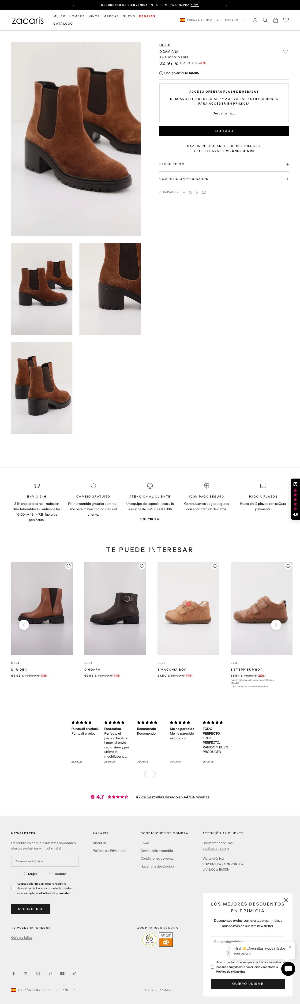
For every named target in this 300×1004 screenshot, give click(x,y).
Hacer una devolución (157, 866)
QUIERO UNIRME (247, 983)
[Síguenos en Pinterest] (50, 973)
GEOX (164, 45)
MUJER (59, 16)
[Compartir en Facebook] (184, 192)
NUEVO (129, 16)
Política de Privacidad (110, 851)
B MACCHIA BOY (172, 669)
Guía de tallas (21, 937)
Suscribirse (31, 909)
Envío (145, 843)
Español (232, 20)
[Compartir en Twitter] (190, 192)
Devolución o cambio (157, 851)
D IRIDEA (19, 669)
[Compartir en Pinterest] (197, 192)
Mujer (32, 874)
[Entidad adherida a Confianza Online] (157, 939)
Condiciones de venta (157, 858)
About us (99, 843)
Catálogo (63, 23)
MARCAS (111, 16)
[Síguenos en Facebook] (13, 973)
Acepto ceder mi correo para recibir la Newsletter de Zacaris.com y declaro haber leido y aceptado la (250, 966)
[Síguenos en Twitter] (25, 973)
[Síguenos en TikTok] (74, 973)
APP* (195, 5)
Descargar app (224, 113)
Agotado (223, 131)
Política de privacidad (231, 971)
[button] (146, 774)
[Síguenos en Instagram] (38, 973)
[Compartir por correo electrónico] (204, 192)
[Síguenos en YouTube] (62, 973)
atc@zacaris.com (215, 848)
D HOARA (92, 669)
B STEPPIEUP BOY (246, 669)
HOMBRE (77, 16)
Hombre (60, 874)
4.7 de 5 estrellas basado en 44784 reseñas (172, 797)
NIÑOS (94, 16)
